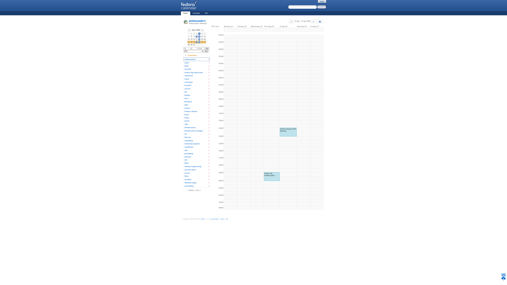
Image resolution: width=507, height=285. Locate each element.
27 (205, 42)
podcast (187, 157)
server (187, 173)
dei (185, 92)
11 (199, 36)
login (322, 1)
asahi (186, 63)
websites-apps (190, 183)
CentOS (187, 69)
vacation (187, 179)
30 (194, 45)
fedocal (203, 219)
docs (186, 98)
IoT (185, 134)
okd (185, 150)
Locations (196, 13)
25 (199, 42)
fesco (186, 114)
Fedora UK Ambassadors (269, 174)
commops (188, 82)
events (187, 108)
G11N (186, 121)
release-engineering (192, 166)
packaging (188, 153)
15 (191, 39)
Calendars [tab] (192, 55)
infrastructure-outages (193, 131)
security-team (190, 170)
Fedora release (190, 111)
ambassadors (197, 20)
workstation (189, 186)
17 (197, 39)
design (187, 95)
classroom (188, 76)
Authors (222, 219)
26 (202, 42)
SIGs (186, 176)
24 (197, 42)
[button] (291, 21)
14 (189, 39)
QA (185, 160)
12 (202, 36)
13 (205, 36)
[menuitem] (197, 59)
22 (191, 42)
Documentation (214, 219)
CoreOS (187, 85)
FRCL (186, 118)
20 (205, 39)
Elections (188, 102)
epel (186, 105)
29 (191, 45)
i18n (186, 124)
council (187, 89)
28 (189, 45)
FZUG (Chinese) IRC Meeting (288, 130)
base (186, 66)
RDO (186, 163)
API (206, 13)
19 (202, 39)
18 (199, 39)
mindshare (188, 147)
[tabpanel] (197, 123)
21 (189, 42)
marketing (188, 140)
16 (194, 39)
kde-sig (187, 137)
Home (185, 13)
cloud (186, 79)
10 (197, 36)
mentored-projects (192, 144)
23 (194, 42)
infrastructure (190, 127)
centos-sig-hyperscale (193, 72)
